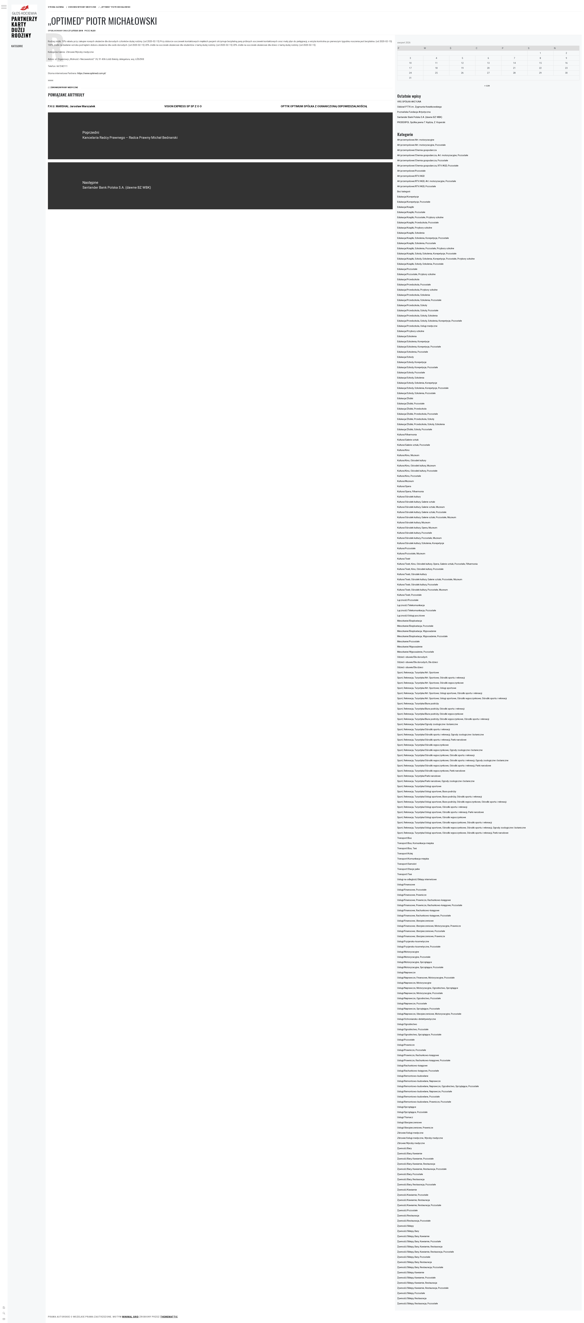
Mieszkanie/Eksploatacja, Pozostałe (415, 626)
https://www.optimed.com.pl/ (91, 73)
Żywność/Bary (404, 1148)
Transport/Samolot (406, 864)
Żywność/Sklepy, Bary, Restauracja (414, 1262)
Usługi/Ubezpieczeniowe (409, 1122)
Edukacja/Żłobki (405, 398)
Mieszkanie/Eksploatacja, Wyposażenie (416, 631)
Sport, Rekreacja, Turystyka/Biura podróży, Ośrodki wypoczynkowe (430, 714)
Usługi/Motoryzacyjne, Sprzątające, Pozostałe (420, 967)
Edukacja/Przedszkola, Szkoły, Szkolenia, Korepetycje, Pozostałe (429, 320)
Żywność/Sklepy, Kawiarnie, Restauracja (417, 1282)
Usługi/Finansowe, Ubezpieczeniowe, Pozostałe (421, 931)
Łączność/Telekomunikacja (411, 605)
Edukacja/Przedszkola (408, 279)
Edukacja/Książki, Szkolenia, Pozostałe (416, 243)
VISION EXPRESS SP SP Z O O (183, 106)
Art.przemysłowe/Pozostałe (411, 170)
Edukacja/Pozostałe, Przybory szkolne (416, 274)
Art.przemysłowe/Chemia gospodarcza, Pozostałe (422, 160)
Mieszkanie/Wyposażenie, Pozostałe (415, 651)
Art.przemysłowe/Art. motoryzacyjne (415, 139)
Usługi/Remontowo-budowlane (412, 1076)
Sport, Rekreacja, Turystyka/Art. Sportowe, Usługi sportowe (426, 688)
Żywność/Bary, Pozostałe (410, 1174)
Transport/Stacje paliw (408, 869)
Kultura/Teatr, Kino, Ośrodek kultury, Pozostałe (420, 569)
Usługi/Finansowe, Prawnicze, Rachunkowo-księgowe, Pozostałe (429, 905)
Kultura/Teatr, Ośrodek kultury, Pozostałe (417, 584)
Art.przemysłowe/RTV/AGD (411, 176)
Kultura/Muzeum (405, 481)
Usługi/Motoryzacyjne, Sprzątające (414, 962)
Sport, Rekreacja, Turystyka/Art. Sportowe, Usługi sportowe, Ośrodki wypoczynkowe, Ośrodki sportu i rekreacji (452, 698)
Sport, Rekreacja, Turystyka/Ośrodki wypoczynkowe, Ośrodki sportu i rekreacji (435, 755)
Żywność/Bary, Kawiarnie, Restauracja (416, 1164)
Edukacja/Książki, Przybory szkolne (414, 227)
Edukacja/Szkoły (405, 357)
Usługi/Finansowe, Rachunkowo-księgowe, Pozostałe (424, 915)
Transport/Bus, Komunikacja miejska (415, 843)
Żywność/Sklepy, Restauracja (411, 1298)
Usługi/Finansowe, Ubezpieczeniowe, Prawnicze (421, 936)
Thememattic (169, 1317)
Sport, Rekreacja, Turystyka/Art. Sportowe (418, 672)
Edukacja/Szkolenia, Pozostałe (412, 351)
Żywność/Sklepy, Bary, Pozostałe (413, 1257)
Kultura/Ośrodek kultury (409, 496)
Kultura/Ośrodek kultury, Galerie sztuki (416, 501)
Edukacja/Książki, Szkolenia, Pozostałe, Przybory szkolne (425, 248)
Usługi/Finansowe (406, 884)
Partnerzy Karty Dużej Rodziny (24, 27)
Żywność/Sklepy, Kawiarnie (410, 1272)
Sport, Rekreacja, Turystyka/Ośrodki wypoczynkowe (423, 745)
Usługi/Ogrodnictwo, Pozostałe (412, 1029)
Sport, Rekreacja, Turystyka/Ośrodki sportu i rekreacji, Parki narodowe (431, 739)
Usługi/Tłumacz (405, 1117)
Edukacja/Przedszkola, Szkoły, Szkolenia (417, 315)
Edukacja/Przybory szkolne (410, 331)
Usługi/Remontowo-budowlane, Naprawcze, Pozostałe (424, 1091)
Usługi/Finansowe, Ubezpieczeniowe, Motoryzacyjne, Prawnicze (429, 926)
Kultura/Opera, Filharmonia (410, 491)
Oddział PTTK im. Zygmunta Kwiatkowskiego (419, 106)
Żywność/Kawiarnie (407, 1189)
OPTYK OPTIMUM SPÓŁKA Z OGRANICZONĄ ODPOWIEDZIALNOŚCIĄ (324, 106)
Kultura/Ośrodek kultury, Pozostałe (414, 533)
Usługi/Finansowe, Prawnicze (411, 895)
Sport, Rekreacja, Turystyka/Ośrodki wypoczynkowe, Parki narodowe (431, 770)
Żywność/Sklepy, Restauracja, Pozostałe (417, 1303)
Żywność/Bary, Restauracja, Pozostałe (416, 1184)
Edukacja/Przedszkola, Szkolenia (413, 295)
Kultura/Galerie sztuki (408, 439)
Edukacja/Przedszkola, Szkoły (412, 305)
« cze (487, 85)
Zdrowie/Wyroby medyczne (64, 87)
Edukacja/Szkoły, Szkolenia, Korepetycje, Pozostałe (422, 388)
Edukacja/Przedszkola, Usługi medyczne (417, 326)
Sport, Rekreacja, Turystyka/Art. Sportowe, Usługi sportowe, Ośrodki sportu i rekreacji (439, 693)
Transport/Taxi (404, 874)
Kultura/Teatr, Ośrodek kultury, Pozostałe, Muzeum (422, 589)
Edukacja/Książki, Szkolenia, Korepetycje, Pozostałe (423, 238)
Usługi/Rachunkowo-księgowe (412, 1065)
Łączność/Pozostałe (407, 600)
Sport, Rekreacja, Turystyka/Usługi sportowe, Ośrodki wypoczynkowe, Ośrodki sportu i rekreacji (444, 822)
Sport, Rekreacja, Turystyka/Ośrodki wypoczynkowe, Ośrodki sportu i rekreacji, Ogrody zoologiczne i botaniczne (452, 760)
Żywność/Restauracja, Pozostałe (414, 1220)
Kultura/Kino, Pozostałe (409, 476)
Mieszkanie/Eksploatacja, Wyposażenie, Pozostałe (422, 636)
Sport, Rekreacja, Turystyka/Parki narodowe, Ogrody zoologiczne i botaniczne (435, 781)
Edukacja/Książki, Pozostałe (411, 212)
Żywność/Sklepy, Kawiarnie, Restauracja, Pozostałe (422, 1288)
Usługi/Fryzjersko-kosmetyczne (413, 941)
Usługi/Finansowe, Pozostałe (411, 889)
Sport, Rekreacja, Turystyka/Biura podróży (418, 703)
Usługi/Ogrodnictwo (407, 1024)
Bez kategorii (403, 191)
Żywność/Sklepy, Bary (408, 1231)
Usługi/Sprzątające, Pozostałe (412, 1112)
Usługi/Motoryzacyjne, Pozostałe (413, 957)
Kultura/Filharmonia (407, 434)
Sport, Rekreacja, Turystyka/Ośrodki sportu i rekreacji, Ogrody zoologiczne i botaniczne (440, 734)
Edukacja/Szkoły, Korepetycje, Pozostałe (417, 367)
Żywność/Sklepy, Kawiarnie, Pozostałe (416, 1277)
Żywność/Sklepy (405, 1226)
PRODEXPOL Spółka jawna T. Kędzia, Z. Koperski (421, 122)
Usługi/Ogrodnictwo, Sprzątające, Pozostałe (419, 1034)
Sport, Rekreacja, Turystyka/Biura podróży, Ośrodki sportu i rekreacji (430, 708)
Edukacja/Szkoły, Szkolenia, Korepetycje (417, 383)
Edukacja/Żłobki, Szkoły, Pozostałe (414, 429)
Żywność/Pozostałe (407, 1210)
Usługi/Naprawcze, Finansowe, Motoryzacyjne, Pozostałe (426, 977)
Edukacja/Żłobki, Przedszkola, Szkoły (415, 419)
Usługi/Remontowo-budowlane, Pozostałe (418, 1096)
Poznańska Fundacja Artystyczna (414, 112)
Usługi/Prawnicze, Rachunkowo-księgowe (418, 1055)
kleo (93, 31)
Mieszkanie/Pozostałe (408, 641)
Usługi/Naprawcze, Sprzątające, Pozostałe (418, 1008)
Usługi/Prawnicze (406, 1045)
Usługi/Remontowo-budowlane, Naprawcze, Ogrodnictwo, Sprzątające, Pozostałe (438, 1086)
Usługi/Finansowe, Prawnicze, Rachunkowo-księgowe (424, 900)
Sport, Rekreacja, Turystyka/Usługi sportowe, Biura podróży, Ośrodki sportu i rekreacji (439, 796)
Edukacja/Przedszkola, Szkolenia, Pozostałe (419, 300)
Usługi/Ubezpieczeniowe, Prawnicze (415, 1127)
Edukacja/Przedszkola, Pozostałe (414, 284)
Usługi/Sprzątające (406, 1107)
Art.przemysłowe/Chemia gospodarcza (417, 150)
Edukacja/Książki (405, 207)
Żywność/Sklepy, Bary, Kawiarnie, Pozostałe (419, 1241)
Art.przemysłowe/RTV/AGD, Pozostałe (416, 186)
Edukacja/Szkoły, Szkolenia (410, 377)
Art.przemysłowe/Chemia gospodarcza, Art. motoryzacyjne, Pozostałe (432, 155)
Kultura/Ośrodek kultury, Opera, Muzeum (417, 527)
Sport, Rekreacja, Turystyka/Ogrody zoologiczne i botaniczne (427, 724)
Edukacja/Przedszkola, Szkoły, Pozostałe (417, 310)
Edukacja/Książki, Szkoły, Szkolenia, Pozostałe (420, 264)
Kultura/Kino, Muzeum (408, 455)
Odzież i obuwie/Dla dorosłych (412, 657)
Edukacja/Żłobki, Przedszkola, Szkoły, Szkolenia (421, 424)
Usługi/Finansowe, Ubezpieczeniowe (415, 920)
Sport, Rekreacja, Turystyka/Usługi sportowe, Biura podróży (426, 791)
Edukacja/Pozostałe (407, 269)
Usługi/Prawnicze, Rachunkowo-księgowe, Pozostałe (423, 1060)
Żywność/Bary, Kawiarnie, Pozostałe (415, 1158)
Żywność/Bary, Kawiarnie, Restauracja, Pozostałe (422, 1169)
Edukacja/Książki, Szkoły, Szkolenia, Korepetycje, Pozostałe (426, 253)
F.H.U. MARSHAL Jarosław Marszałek (71, 106)
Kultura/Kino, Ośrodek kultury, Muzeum (416, 465)
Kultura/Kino (403, 450)
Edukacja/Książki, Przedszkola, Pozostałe (418, 222)
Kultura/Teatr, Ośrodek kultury (412, 574)
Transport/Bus (404, 838)
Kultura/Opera (404, 486)
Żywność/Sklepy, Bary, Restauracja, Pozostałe (420, 1267)
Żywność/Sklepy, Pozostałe (411, 1293)
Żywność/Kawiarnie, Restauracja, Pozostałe (419, 1205)
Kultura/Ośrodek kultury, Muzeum (413, 522)
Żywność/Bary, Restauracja (410, 1179)
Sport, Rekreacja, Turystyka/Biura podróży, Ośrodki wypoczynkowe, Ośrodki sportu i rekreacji (443, 719)
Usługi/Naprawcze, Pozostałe (412, 1003)
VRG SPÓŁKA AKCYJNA (409, 101)
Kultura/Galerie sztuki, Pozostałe (413, 445)
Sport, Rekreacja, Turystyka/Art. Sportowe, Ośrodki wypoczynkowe (430, 683)
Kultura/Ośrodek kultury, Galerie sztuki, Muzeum (421, 507)
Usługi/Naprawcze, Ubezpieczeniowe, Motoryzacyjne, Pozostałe (429, 1014)
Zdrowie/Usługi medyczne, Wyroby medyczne (420, 1138)
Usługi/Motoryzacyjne (408, 951)
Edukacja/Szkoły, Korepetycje (411, 362)
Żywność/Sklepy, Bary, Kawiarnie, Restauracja (419, 1246)
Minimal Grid (130, 1317)
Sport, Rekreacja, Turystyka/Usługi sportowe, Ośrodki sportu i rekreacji (432, 807)
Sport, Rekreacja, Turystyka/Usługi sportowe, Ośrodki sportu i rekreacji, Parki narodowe (440, 812)
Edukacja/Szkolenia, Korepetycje (413, 341)
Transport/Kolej (405, 853)
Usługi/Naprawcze (406, 972)
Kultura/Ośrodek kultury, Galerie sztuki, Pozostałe (421, 512)
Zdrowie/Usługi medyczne (410, 1132)
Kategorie (17, 46)
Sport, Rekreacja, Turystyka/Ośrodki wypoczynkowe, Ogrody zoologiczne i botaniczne (440, 750)
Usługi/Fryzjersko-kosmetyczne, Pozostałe (418, 946)
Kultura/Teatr (403, 558)
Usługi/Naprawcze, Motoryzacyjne (414, 982)
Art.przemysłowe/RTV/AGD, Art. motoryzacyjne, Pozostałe (426, 181)
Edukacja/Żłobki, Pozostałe (410, 403)
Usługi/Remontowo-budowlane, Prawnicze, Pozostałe (424, 1101)
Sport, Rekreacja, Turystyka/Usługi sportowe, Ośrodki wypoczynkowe (431, 817)
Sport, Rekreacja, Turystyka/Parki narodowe (419, 776)
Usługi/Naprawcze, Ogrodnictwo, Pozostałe (419, 998)
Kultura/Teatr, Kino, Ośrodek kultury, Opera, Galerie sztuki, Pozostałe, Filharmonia (437, 564)
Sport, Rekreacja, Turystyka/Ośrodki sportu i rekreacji (423, 729)
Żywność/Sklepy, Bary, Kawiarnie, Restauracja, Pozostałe (425, 1251)
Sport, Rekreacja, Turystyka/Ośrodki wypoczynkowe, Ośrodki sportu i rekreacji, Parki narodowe (444, 765)
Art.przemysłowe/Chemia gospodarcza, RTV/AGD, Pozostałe (427, 165)
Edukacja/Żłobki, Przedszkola (411, 408)
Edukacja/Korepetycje (408, 196)
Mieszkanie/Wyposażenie (409, 646)
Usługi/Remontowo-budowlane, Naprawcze (419, 1081)
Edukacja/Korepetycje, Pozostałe (413, 201)
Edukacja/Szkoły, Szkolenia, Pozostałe (416, 393)
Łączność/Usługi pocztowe (411, 615)
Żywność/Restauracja (408, 1215)
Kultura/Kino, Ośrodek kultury (411, 460)
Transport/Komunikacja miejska (413, 858)
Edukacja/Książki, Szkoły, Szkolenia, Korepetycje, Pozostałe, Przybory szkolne (436, 258)
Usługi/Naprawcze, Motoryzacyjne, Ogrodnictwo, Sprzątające (427, 988)
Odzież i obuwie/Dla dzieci (410, 667)
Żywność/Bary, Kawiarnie (409, 1153)
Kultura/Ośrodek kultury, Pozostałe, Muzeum (419, 538)
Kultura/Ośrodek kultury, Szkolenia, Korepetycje (420, 543)
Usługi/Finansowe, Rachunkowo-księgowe (418, 910)
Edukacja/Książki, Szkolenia (410, 233)
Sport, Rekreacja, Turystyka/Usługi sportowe (419, 786)
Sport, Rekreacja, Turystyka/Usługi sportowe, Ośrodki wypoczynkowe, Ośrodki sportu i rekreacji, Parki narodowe (452, 832)
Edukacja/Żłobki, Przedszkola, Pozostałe (417, 414)
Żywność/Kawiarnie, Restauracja (413, 1200)
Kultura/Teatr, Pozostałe (409, 595)
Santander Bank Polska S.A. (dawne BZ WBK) (419, 117)
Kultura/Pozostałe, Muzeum (411, 553)
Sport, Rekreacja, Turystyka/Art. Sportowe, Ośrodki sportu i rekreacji (431, 677)
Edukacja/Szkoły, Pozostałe (411, 372)
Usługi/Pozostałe (406, 1039)
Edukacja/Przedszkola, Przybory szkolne (417, 289)
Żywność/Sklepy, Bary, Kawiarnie (413, 1236)
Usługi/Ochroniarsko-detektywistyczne (416, 1019)
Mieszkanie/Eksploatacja (409, 620)
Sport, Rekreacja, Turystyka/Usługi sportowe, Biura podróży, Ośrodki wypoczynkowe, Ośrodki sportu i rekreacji (451, 801)
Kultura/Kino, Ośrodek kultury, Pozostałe (417, 470)
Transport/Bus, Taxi (407, 848)
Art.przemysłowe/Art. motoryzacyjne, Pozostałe (421, 145)
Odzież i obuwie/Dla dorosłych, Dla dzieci (417, 662)
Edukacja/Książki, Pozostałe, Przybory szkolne (420, 217)
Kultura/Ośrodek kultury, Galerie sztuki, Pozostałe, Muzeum (426, 517)
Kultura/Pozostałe (406, 548)
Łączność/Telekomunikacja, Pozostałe (416, 610)
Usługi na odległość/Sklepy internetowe (417, 879)
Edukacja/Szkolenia (407, 336)
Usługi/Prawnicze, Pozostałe (411, 1050)
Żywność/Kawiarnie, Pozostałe (412, 1195)
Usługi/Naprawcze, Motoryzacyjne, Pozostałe (420, 993)
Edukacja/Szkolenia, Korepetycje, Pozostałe (419, 346)
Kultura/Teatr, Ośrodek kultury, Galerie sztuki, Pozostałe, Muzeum (429, 579)
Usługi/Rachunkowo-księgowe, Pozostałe (418, 1070)
